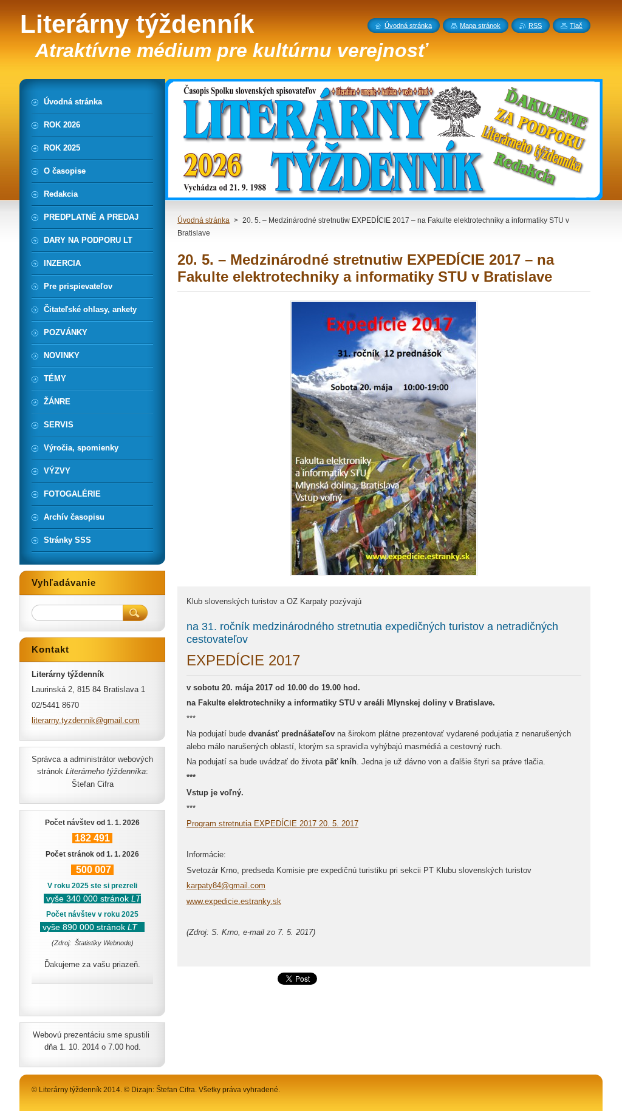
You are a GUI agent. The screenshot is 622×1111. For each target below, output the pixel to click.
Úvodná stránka (203, 220)
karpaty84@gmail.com (225, 885)
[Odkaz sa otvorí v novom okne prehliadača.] (384, 575)
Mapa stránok (480, 25)
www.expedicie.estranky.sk (233, 901)
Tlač (576, 25)
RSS (535, 25)
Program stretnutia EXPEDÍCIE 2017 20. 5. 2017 (272, 823)
